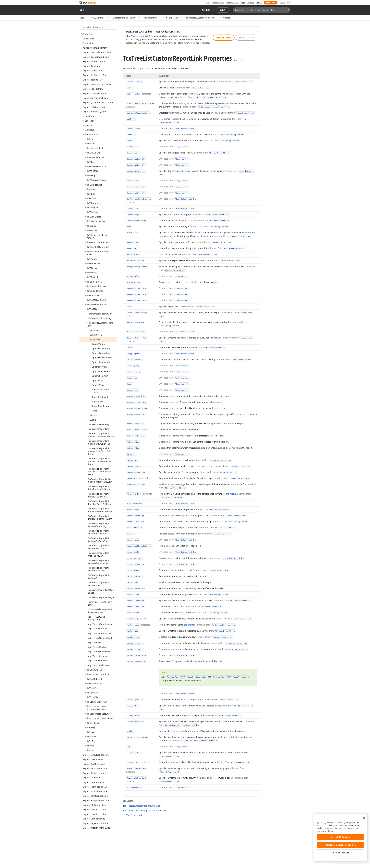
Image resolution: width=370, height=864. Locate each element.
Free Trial (270, 2)
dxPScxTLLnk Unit (132, 815)
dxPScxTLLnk (172, 17)
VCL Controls (98, 17)
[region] (340, 838)
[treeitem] (87, 34)
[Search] (287, 10)
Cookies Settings (340, 852)
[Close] (364, 818)
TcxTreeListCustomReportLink (200, 17)
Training (250, 2)
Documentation (232, 2)
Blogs (243, 2)
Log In (282, 2)
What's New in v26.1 (140, 36)
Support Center (218, 2)
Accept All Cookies (340, 837)
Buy (207, 2)
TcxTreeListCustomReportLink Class (142, 805)
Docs (81, 17)
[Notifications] (289, 2)
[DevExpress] (88, 3)
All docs (206, 10)
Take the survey (223, 37)
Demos (259, 2)
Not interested (246, 37)
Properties (228, 17)
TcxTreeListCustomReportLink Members (144, 810)
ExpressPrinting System (124, 17)
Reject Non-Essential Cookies (340, 845)
